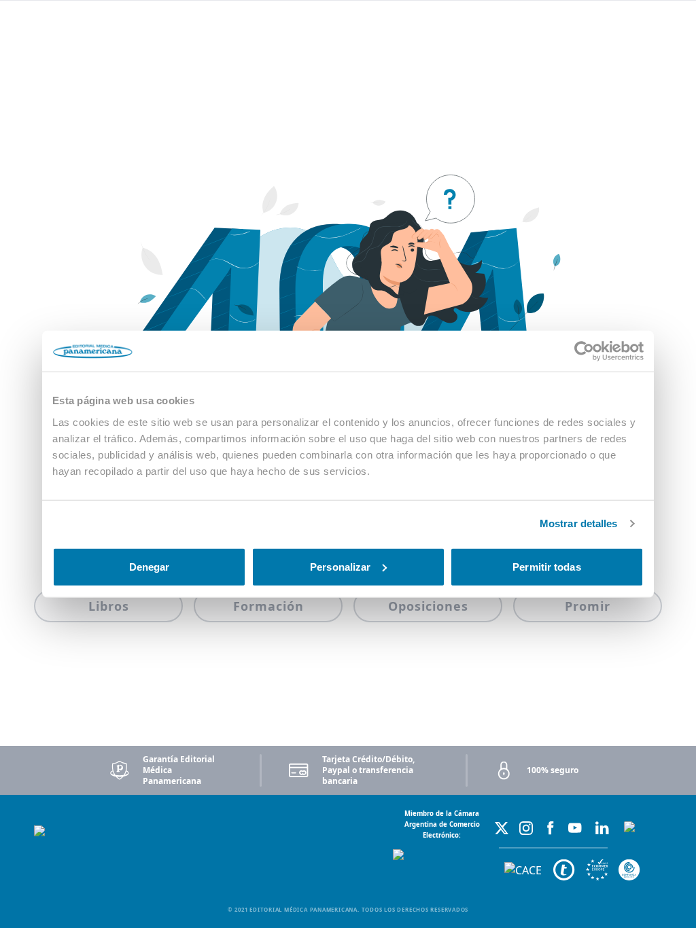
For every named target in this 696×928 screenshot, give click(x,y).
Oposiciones (428, 606)
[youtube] (575, 828)
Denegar (149, 566)
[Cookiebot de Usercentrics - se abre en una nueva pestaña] (584, 351)
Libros (108, 606)
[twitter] (501, 828)
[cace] (523, 870)
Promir (587, 606)
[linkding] (602, 828)
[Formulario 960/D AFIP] (643, 851)
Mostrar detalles (579, 523)
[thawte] (564, 870)
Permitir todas (546, 566)
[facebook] (550, 828)
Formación (268, 606)
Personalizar (340, 566)
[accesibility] (597, 870)
